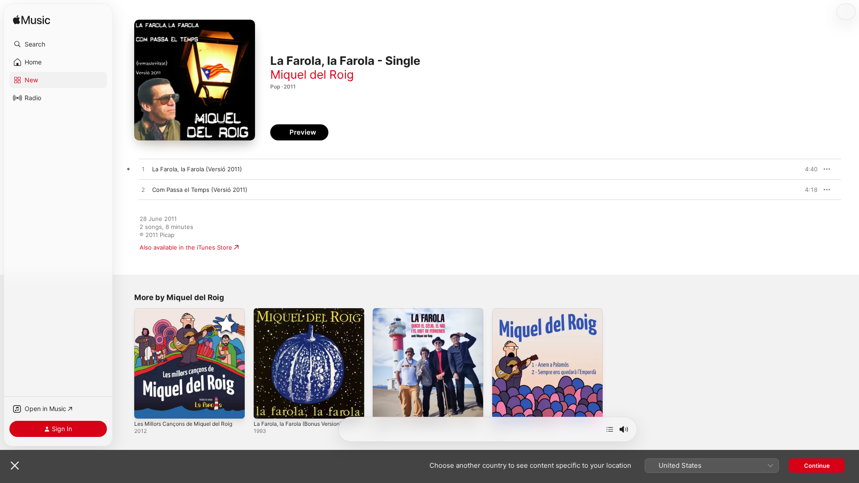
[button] (58, 44)
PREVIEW (807, 169)
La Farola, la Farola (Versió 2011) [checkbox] (197, 169)
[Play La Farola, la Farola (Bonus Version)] (265, 407)
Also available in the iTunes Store (186, 247)
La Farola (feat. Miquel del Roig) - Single (419, 315)
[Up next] (609, 429)
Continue (817, 465)
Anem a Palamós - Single (526, 311)
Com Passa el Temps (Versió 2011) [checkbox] (199, 189)
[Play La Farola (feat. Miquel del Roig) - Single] (384, 407)
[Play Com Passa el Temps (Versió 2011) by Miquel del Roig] (143, 190)
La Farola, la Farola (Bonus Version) (303, 311)
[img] (31, 20)
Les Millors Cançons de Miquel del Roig (189, 311)
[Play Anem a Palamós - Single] (503, 407)
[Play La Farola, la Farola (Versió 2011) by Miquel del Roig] (143, 169)
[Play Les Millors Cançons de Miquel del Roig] (145, 407)
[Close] (15, 466)
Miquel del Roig (312, 74)
